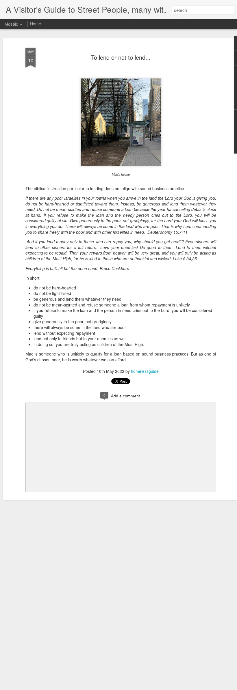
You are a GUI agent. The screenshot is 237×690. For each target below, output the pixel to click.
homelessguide (145, 371)
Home (35, 24)
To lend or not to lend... (121, 57)
